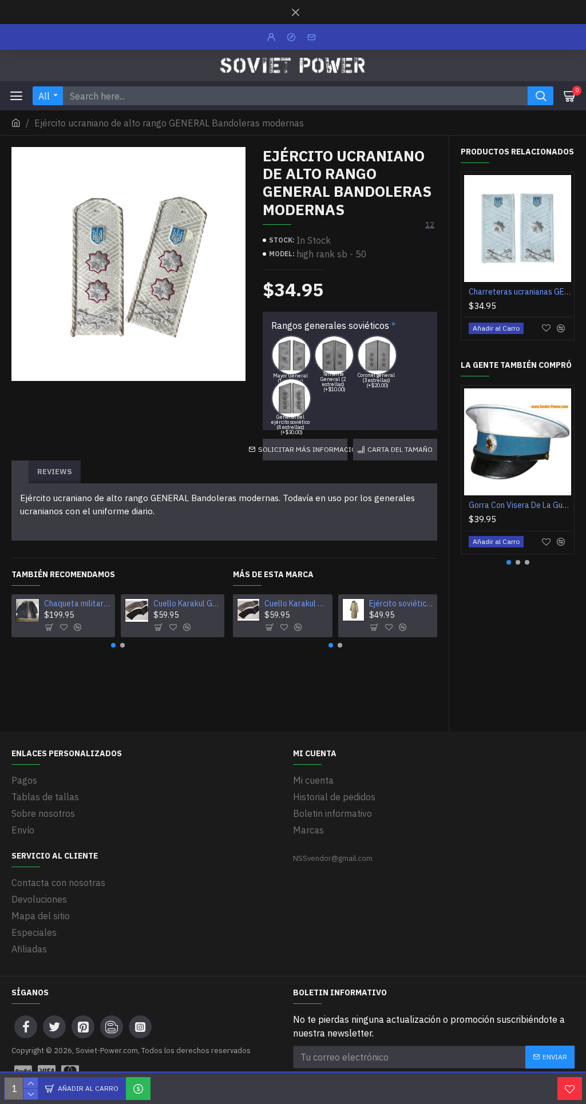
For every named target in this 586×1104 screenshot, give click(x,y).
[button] (113, 645)
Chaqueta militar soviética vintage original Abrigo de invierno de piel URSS (77, 603)
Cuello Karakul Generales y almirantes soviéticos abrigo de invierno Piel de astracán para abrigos (186, 603)
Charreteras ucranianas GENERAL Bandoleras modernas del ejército (520, 292)
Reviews (54, 471)
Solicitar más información (305, 449)
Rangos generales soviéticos (330, 325)
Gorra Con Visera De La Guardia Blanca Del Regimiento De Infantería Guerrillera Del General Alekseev (520, 505)
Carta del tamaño (400, 449)
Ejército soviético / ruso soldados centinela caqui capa (401, 603)
